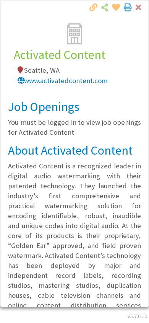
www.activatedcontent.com (66, 80)
